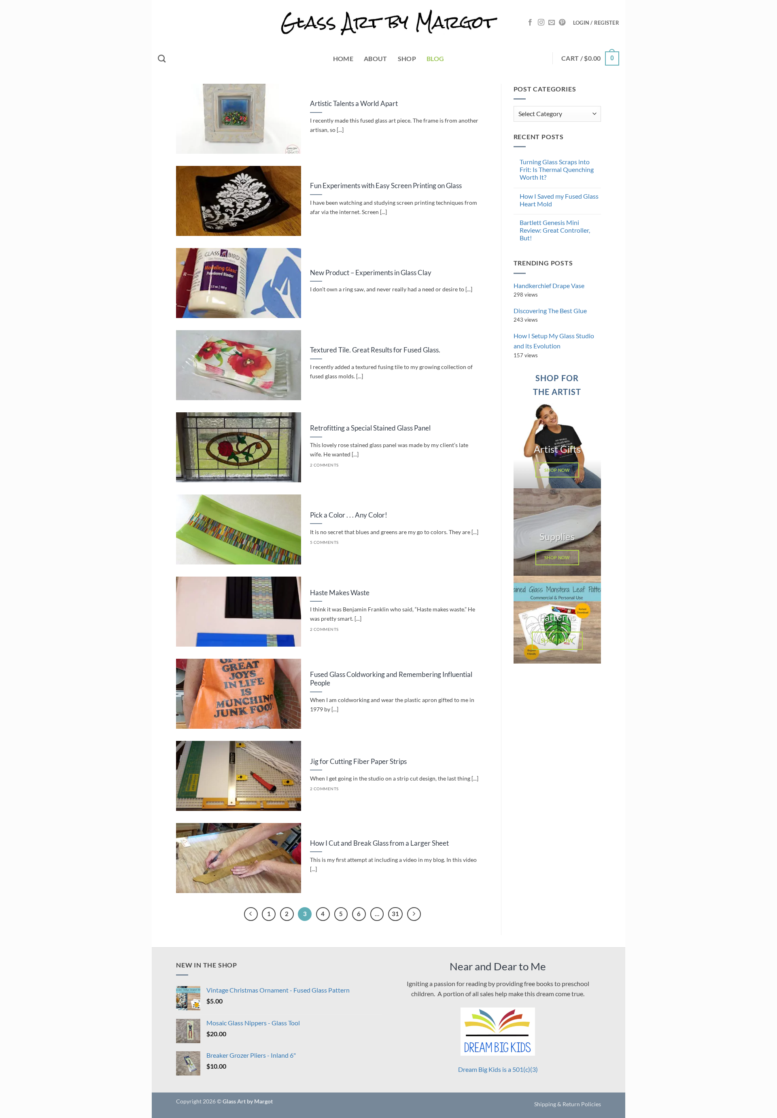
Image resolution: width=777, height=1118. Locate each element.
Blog (435, 58)
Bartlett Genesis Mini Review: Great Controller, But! (555, 230)
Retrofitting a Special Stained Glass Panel (370, 428)
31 (395, 913)
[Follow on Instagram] (541, 22)
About (375, 58)
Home (343, 58)
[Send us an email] (551, 22)
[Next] (414, 914)
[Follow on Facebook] (530, 22)
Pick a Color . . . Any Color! (348, 515)
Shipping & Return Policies (567, 1104)
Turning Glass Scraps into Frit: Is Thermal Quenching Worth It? (557, 169)
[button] (596, 22)
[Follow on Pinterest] (562, 22)
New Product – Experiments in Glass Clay (370, 273)
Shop (407, 58)
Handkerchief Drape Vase (549, 285)
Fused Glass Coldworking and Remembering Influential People (391, 678)
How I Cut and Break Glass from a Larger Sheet (379, 843)
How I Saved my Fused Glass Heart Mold (559, 200)
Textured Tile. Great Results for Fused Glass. (375, 350)
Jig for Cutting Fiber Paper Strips (358, 761)
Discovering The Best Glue (550, 310)
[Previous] (251, 914)
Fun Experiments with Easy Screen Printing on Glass (386, 186)
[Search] (162, 58)
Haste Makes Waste (339, 593)
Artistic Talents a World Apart (354, 104)
